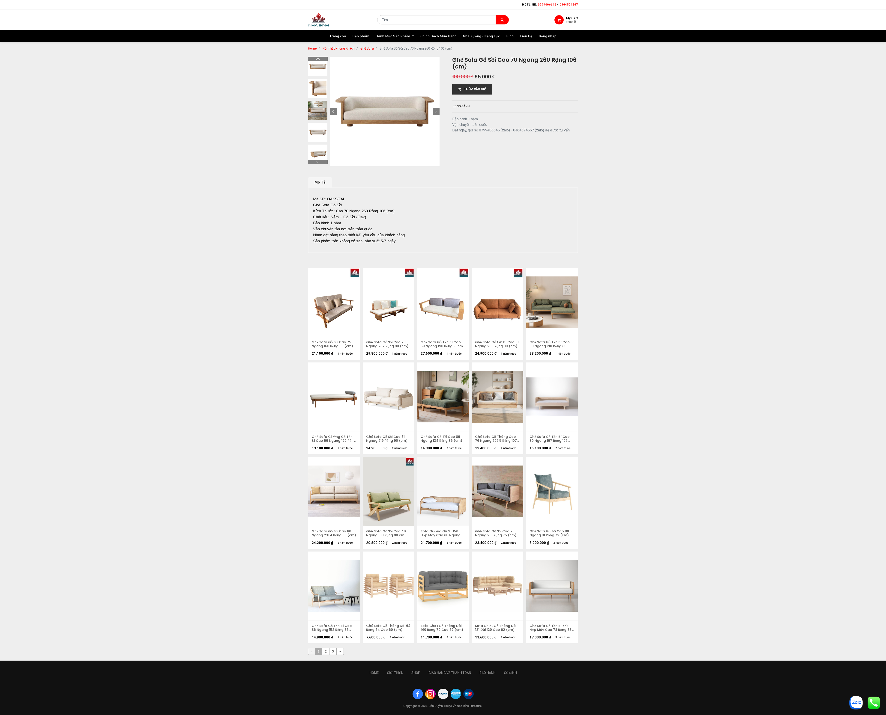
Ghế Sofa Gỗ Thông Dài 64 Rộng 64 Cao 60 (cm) (388, 628)
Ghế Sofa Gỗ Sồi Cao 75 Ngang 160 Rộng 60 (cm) (332, 344)
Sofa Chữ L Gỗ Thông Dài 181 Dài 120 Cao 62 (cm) (495, 628)
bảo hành (487, 673)
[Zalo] (856, 702)
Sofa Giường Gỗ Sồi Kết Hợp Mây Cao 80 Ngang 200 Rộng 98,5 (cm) (441, 533)
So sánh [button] (463, 106)
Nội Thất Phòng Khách (339, 48)
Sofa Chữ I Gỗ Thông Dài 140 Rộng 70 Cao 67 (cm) (442, 628)
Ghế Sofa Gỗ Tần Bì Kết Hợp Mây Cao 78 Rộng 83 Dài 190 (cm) (551, 628)
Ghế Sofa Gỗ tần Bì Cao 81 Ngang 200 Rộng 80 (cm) (497, 344)
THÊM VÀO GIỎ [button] (473, 89)
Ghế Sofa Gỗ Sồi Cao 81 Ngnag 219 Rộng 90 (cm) (386, 439)
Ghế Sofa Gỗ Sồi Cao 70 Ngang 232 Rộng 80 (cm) (387, 344)
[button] (333, 111)
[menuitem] (338, 36)
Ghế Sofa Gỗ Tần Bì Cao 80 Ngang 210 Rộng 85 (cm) (550, 344)
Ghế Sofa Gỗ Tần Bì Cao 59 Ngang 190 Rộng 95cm (442, 344)
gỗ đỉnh (510, 673)
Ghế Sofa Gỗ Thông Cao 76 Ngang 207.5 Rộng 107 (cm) (496, 439)
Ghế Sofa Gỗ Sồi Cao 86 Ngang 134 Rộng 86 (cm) (441, 439)
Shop (415, 673)
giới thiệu (395, 673)
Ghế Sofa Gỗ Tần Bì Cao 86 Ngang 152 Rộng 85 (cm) (332, 628)
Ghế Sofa (367, 48)
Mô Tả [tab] (320, 182)
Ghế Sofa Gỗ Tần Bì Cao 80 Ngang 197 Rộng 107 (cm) (550, 439)
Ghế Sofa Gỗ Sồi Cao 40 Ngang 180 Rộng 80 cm (386, 533)
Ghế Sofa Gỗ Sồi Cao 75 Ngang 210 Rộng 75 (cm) (495, 533)
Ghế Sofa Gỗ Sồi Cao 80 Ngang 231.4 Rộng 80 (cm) (334, 533)
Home (312, 48)
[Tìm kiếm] (502, 19)
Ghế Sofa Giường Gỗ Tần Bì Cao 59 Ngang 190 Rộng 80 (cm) (334, 439)
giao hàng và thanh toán (449, 673)
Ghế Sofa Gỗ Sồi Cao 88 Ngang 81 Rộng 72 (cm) (549, 533)
